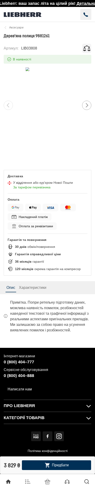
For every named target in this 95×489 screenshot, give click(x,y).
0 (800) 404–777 (19, 362)
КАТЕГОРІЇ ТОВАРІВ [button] (24, 417)
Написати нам (20, 389)
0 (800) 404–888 (19, 375)
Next (86, 105)
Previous (8, 105)
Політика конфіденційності (48, 451)
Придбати (60, 465)
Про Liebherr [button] (19, 405)
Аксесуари (16, 27)
